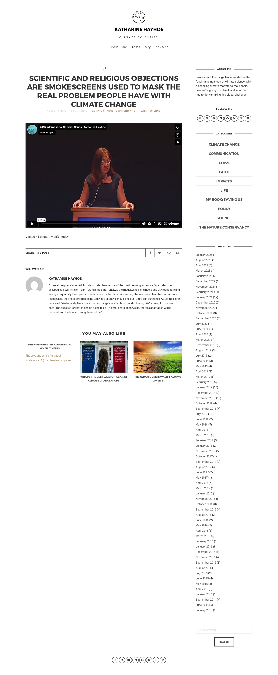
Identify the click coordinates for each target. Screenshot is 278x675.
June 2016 (202, 520)
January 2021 (204, 297)
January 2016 (204, 546)
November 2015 (205, 557)
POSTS (136, 47)
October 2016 (204, 504)
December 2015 (205, 552)
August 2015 (203, 568)
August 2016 (203, 515)
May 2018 (202, 424)
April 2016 (202, 530)
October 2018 (204, 403)
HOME (114, 47)
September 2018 (206, 408)
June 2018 (202, 419)
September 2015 (206, 562)
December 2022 (205, 281)
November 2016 (205, 498)
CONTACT (162, 47)
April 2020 (202, 334)
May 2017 (202, 477)
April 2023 (202, 265)
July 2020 (201, 323)
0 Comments (79, 111)
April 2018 (202, 430)
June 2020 (202, 329)
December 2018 (205, 393)
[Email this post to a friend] (177, 253)
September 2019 (206, 345)
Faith (143, 111)
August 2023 (203, 260)
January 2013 (204, 610)
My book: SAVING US (224, 199)
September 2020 (206, 318)
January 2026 (204, 254)
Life (224, 190)
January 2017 (204, 493)
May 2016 (202, 525)
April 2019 (202, 371)
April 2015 (202, 589)
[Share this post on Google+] (168, 253)
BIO (124, 47)
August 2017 (203, 467)
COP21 (224, 163)
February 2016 (204, 541)
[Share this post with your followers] (159, 253)
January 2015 (204, 594)
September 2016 (206, 509)
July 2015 (201, 573)
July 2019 (201, 355)
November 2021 (205, 286)
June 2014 (202, 605)
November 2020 (205, 308)
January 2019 (204, 387)
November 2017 (205, 451)
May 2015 (202, 583)
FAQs (147, 47)
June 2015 (202, 578)
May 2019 (202, 366)
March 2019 (203, 376)
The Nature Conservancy (224, 227)
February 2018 (204, 440)
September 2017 (206, 461)
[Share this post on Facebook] (150, 253)
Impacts (224, 181)
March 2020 (203, 339)
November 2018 (205, 398)
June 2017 (202, 472)
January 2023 (204, 276)
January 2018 (204, 445)
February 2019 (204, 382)
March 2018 (203, 435)
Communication (126, 111)
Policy (224, 209)
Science (155, 111)
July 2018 (201, 414)
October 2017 (204, 456)
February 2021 (204, 292)
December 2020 (205, 302)
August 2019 (203, 350)
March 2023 (203, 270)
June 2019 (202, 361)
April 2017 (202, 483)
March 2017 (203, 488)
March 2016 (203, 536)
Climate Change (102, 111)
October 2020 (204, 313)
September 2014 (206, 599)
